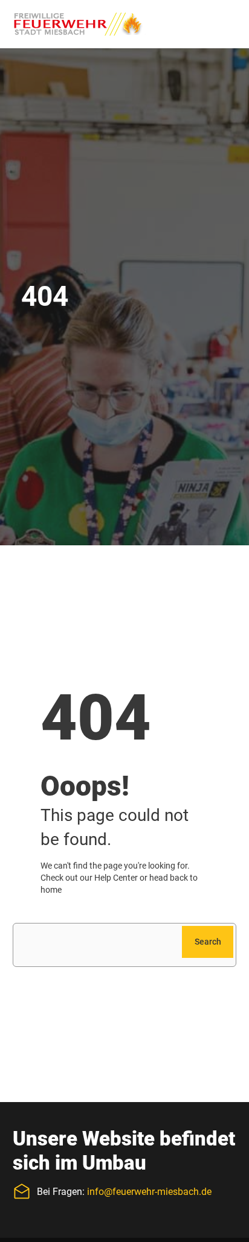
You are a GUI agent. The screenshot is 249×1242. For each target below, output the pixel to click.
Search (208, 941)
